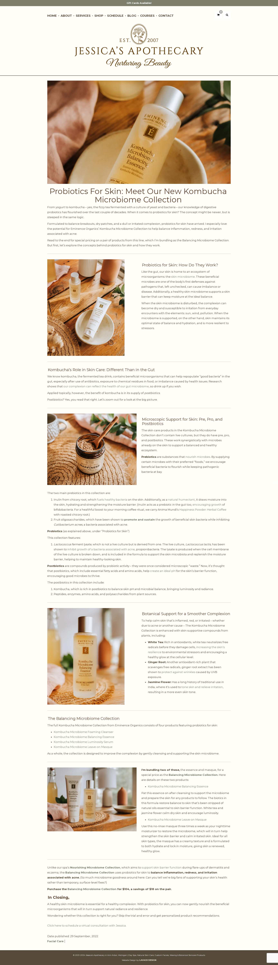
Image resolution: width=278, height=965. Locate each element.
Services (83, 15)
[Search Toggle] (227, 14)
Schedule (115, 15)
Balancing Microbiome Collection (193, 774)
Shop (98, 15)
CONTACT (166, 15)
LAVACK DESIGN (147, 960)
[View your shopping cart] (218, 14)
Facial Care (55, 941)
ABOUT (66, 15)
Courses (147, 15)
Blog (131, 15)
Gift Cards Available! (139, 3)
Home (52, 15)
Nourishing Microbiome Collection (95, 867)
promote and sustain (139, 519)
